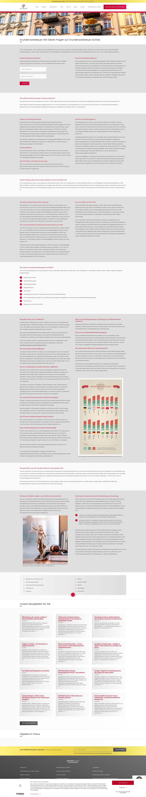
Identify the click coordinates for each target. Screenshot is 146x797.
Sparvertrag (81, 591)
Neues (75, 7)
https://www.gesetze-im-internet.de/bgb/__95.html (33, 345)
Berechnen (24, 83)
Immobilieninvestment (62, 778)
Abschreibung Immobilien (63, 771)
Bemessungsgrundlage (32, 582)
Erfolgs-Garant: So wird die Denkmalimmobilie (105, 778)
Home (37, 7)
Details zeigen (34, 794)
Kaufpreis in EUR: (24, 65)
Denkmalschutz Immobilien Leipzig (29, 771)
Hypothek (28, 591)
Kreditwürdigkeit (82, 582)
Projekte (44, 7)
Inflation (80, 579)
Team (61, 7)
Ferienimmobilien (25, 778)
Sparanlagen (81, 588)
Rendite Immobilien (98, 771)
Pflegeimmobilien (25, 774)
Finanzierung (29, 588)
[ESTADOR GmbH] (23, 7)
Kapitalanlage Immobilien (63, 767)
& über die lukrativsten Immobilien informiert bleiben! (73, 1)
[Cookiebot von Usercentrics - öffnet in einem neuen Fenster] (20, 794)
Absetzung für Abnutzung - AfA (34, 579)
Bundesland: (23, 72)
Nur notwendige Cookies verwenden (123, 792)
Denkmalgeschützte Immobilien (101, 774)
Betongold (23, 767)
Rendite (80, 585)
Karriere (68, 7)
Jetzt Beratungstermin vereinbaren (115, 7)
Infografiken (96, 767)
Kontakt (82, 7)
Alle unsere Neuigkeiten (28, 723)
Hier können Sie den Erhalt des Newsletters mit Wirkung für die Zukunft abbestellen (93, 753)
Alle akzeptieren (123, 782)
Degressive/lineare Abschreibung (35, 585)
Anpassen (122, 787)
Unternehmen (53, 7)
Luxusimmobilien (61, 774)
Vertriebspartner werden (94, 7)
